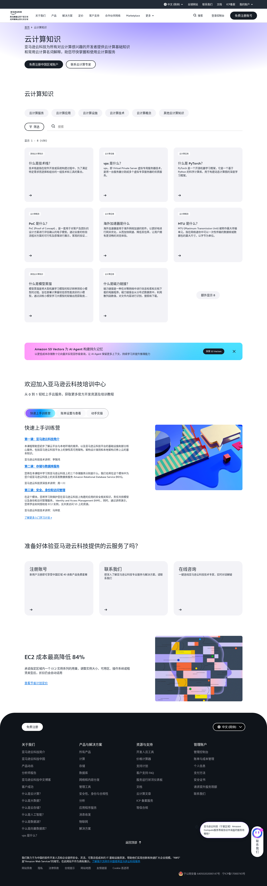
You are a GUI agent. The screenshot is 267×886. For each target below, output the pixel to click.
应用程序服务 (88, 807)
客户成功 (27, 787)
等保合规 (142, 807)
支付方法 (199, 773)
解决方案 (85, 828)
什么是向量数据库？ (35, 828)
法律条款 (54, 867)
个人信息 (199, 766)
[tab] (40, 413)
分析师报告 (29, 773)
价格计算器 (143, 759)
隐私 (40, 867)
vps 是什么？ (30, 835)
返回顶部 (131, 842)
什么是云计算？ (32, 793)
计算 (82, 759)
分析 (82, 800)
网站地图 (86, 867)
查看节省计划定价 (36, 683)
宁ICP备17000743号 (233, 873)
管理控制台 (201, 752)
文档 (139, 787)
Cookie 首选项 (121, 867)
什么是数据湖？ (32, 821)
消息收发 (85, 814)
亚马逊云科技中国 (33, 759)
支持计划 (142, 766)
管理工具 (85, 787)
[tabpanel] (133, 473)
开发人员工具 (145, 752)
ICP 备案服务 (144, 800)
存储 (82, 766)
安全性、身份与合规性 (93, 793)
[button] (40, 15)
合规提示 (70, 867)
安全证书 (199, 780)
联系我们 (199, 793)
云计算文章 (143, 793)
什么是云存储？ (32, 807)
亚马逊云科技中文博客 (36, 780)
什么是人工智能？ (33, 814)
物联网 (83, 821)
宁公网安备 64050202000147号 (202, 873)
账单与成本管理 (204, 759)
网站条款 (27, 867)
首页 (27, 27)
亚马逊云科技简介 (33, 752)
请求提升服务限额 (205, 787)
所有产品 (85, 752)
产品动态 (27, 766)
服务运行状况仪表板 (149, 780)
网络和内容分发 (89, 780)
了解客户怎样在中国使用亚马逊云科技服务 (116, 861)
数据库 (83, 773)
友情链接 (102, 867)
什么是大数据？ (32, 800)
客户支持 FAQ (145, 773)
